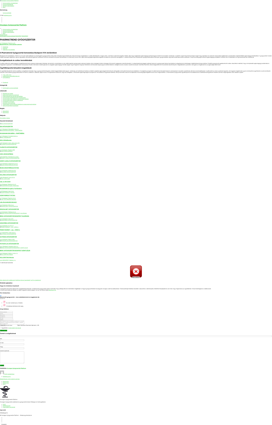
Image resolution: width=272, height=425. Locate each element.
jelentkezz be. (52, 290)
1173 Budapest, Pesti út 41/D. (7, 43)
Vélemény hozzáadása (9, 49)
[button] (136, 424)
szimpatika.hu (6, 77)
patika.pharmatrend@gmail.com (11, 76)
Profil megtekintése (9, 374)
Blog (4, 7)
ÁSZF (4, 404)
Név (1, 338)
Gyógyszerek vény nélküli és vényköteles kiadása (16, 99)
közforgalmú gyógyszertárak (7, 36)
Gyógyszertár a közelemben (10, 3)
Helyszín (5, 48)
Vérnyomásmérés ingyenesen (10, 105)
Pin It (4, 384)
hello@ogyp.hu (8, 15)
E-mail (1, 342)
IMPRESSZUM (6, 405)
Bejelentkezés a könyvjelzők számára (10, 379)
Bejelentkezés (3, 34)
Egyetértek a (11, 328)
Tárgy (1, 346)
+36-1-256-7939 (7, 75)
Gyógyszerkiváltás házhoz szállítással (13, 100)
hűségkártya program (8, 101)
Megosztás (6, 381)
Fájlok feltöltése (21, 325)
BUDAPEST (19, 36)
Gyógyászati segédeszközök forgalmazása (14, 97)
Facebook (5, 82)
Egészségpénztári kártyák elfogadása (13, 96)
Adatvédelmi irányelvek (15, 328)
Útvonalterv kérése (5, 118)
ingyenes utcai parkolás (9, 103)
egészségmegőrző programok (11, 95)
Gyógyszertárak (7, 13)
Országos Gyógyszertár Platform (13, 25)
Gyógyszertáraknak (8, 4)
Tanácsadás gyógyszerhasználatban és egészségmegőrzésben (19, 104)
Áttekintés (5, 47)
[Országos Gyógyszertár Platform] (9, 0)
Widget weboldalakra (8, 6)
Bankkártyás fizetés (8, 93)
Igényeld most (4, 330)
